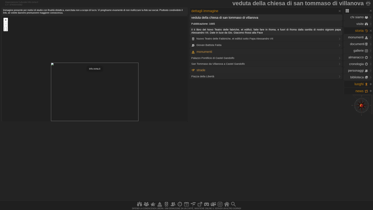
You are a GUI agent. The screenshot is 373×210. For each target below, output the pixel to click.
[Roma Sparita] (166, 206)
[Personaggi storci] (173, 206)
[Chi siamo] (146, 206)
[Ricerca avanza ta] (233, 206)
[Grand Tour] (153, 206)
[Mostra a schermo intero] (5, 29)
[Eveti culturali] (186, 206)
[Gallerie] (220, 206)
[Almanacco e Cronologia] (179, 206)
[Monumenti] (159, 206)
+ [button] (6, 20)
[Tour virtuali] (206, 206)
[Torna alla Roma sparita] (368, 3)
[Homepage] (226, 206)
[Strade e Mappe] (193, 206)
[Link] (200, 206)
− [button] (6, 24)
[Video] (213, 206)
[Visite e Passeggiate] (139, 206)
